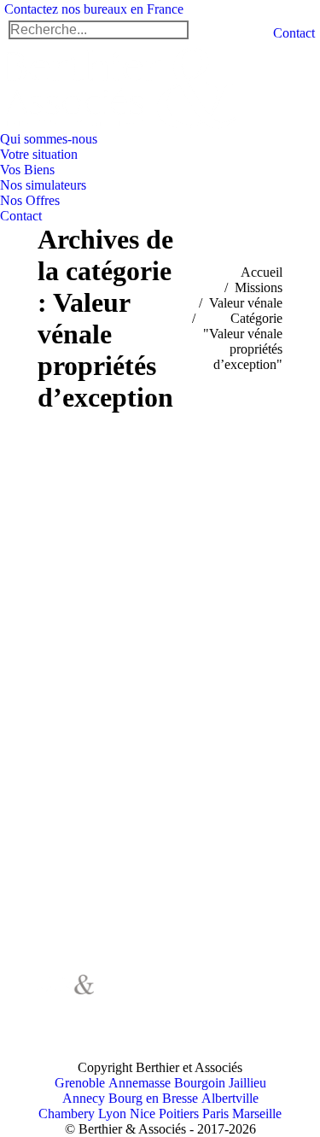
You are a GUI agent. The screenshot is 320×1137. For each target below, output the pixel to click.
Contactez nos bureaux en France (93, 9)
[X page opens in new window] (170, 996)
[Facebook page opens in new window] (144, 996)
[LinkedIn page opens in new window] (144, 1022)
